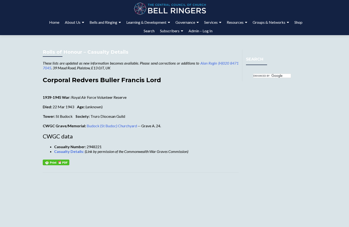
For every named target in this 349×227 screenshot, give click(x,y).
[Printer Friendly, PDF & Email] (56, 162)
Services (211, 22)
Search (149, 30)
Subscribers (169, 30)
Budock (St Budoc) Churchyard (112, 125)
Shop (298, 22)
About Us (72, 22)
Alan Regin (208, 63)
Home (54, 22)
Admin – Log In (200, 30)
